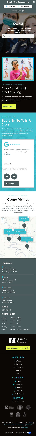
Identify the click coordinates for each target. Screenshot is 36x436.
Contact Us (18, 370)
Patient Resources (18, 367)
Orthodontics (18, 364)
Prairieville (26, 239)
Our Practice (18, 361)
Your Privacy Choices (21, 432)
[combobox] (18, 36)
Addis (8, 231)
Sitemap (31, 423)
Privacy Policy (7, 425)
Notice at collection (9, 432)
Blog (18, 373)
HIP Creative (25, 427)
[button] (27, 246)
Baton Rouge (19, 231)
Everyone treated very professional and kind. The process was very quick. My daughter (17, 152)
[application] (18, 237)
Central (24, 218)
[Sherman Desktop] (18, 340)
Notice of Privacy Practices (18, 425)
